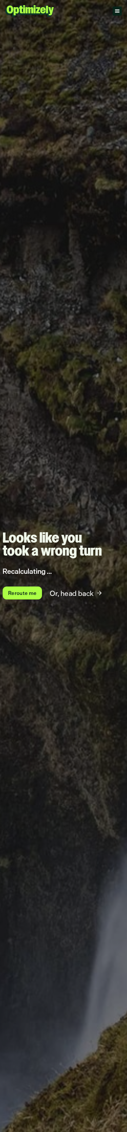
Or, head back (71, 593)
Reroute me (22, 593)
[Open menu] (117, 11)
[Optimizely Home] (29, 11)
